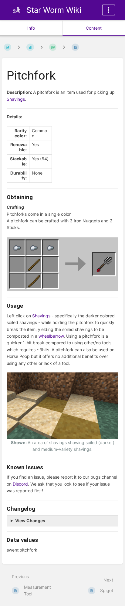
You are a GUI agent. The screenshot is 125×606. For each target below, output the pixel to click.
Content (94, 28)
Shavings (16, 99)
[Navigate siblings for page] (64, 47)
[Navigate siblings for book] (18, 47)
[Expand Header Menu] (108, 10)
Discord (20, 483)
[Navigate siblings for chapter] (41, 47)
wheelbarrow (51, 336)
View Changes (30, 520)
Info (31, 28)
